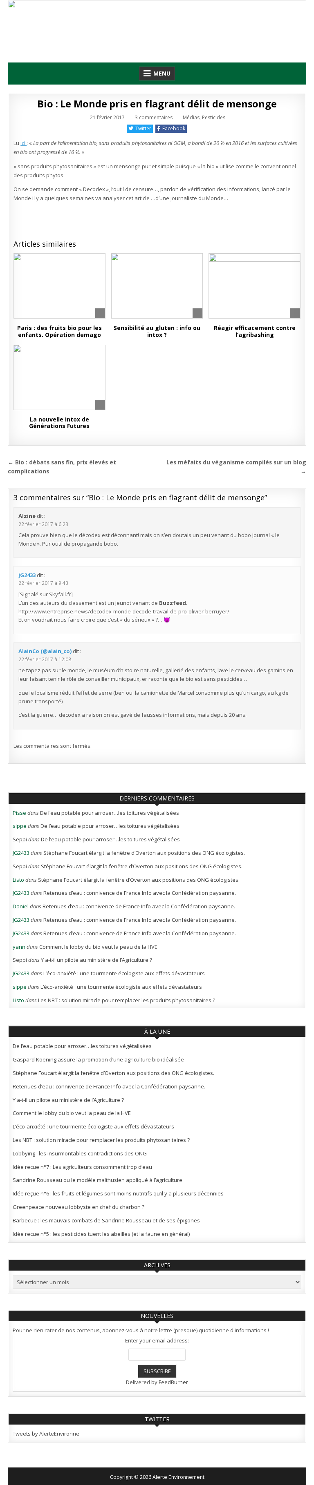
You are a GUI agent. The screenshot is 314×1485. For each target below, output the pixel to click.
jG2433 (27, 575)
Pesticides (213, 117)
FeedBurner (173, 1382)
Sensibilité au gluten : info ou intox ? (157, 331)
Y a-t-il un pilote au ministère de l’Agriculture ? (96, 959)
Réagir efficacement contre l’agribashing (255, 331)
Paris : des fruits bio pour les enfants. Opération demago (59, 331)
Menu (161, 73)
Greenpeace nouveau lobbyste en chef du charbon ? (78, 1207)
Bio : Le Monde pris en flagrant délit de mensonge (156, 103)
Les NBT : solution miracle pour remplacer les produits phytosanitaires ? (126, 1000)
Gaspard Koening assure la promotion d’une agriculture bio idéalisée (98, 1059)
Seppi (20, 839)
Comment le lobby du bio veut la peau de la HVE (98, 946)
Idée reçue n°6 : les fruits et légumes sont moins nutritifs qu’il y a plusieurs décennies (118, 1193)
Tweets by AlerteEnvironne (46, 1433)
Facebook (173, 128)
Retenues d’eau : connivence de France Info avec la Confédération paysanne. (139, 892)
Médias (191, 117)
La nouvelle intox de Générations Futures (59, 422)
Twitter (143, 128)
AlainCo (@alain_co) (45, 651)
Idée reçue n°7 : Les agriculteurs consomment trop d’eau (82, 1167)
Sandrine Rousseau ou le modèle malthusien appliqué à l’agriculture (97, 1180)
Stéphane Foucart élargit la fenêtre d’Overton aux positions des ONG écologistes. (144, 852)
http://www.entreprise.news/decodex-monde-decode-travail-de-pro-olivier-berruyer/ (123, 611)
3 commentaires (154, 117)
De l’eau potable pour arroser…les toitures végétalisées (109, 812)
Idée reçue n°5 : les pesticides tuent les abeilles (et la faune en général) (101, 1234)
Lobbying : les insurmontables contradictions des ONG (80, 1153)
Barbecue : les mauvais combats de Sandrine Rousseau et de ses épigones (106, 1220)
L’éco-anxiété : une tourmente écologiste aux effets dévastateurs (124, 973)
